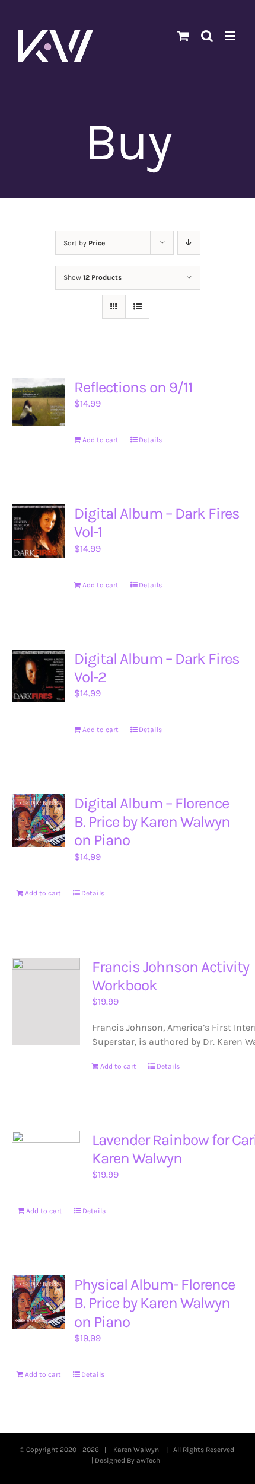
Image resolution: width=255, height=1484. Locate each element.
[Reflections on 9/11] (38, 402)
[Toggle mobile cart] (183, 36)
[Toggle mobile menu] (231, 36)
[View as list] (137, 306)
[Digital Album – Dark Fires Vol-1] (38, 531)
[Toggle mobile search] (207, 36)
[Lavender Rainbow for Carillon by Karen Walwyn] (46, 1153)
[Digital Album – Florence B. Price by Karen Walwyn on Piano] (38, 820)
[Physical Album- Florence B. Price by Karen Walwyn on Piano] (38, 1302)
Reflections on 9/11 (133, 387)
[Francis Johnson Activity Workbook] (46, 1002)
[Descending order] (188, 243)
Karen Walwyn (137, 1449)
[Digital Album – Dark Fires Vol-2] (38, 676)
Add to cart (100, 440)
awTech (150, 1460)
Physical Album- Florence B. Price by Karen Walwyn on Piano (154, 1303)
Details (150, 440)
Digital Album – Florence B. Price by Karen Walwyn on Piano (152, 821)
